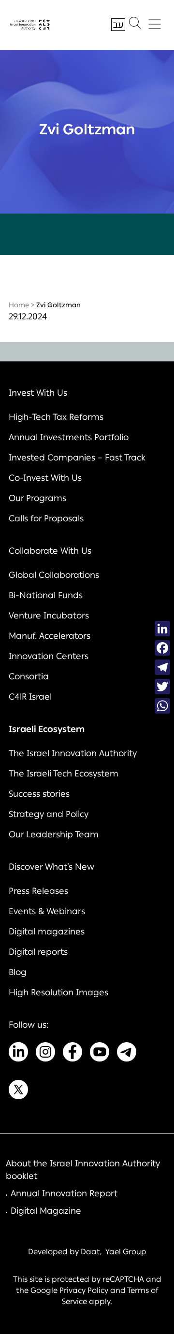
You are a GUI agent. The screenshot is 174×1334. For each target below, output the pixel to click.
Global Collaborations (54, 575)
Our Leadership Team (54, 834)
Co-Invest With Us (45, 478)
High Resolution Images (58, 992)
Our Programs (37, 498)
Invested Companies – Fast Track (77, 457)
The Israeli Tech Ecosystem (63, 773)
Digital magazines (47, 931)
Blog (18, 972)
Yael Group (125, 1251)
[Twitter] (162, 686)
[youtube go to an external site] (99, 1053)
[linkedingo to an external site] (18, 1053)
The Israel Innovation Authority (73, 753)
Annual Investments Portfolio (69, 437)
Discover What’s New (51, 866)
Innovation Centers (48, 656)
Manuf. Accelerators (49, 636)
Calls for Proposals (46, 518)
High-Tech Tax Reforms (56, 417)
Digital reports (38, 952)
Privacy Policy (83, 1290)
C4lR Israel (30, 696)
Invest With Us (38, 392)
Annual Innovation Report (64, 1193)
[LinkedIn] (162, 628)
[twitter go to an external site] (18, 1091)
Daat (90, 1251)
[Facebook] (162, 648)
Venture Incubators (49, 615)
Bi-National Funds (46, 595)
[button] (135, 25)
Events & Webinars (47, 911)
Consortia (29, 676)
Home (19, 305)
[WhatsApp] (162, 706)
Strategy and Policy (48, 814)
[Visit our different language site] (118, 24)
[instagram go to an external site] (45, 1053)
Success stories (39, 794)
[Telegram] (162, 667)
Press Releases (38, 891)
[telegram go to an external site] (126, 1053)
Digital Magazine (46, 1210)
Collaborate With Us (50, 550)
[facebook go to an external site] (72, 1053)
